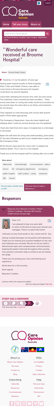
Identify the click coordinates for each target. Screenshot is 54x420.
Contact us (15, 370)
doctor (6, 169)
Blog (15, 374)
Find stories (38, 388)
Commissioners (15, 392)
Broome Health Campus (17, 72)
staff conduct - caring (27, 174)
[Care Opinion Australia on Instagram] (23, 403)
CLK (12, 80)
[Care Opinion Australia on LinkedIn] (17, 403)
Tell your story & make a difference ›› (35, 187)
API (39, 396)
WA (4, 178)
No (51, 284)
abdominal (7, 164)
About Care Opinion (15, 362)
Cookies (39, 370)
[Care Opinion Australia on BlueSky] (41, 403)
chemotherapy (21, 164)
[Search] (47, 34)
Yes (47, 284)
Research (15, 396)
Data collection (39, 374)
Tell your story (20, 24)
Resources (15, 388)
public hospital (9, 174)
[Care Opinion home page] (17, 13)
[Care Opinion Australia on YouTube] (29, 403)
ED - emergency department (23, 169)
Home (6, 24)
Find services (39, 392)
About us (35, 24)
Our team (15, 366)
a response (21, 307)
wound (12, 178)
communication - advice (40, 164)
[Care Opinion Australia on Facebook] (11, 403)
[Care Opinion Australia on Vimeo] (35, 403)
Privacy (39, 366)
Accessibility (39, 362)
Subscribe (15, 384)
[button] (39, 3)
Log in (48, 3)
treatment (43, 174)
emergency (43, 169)
